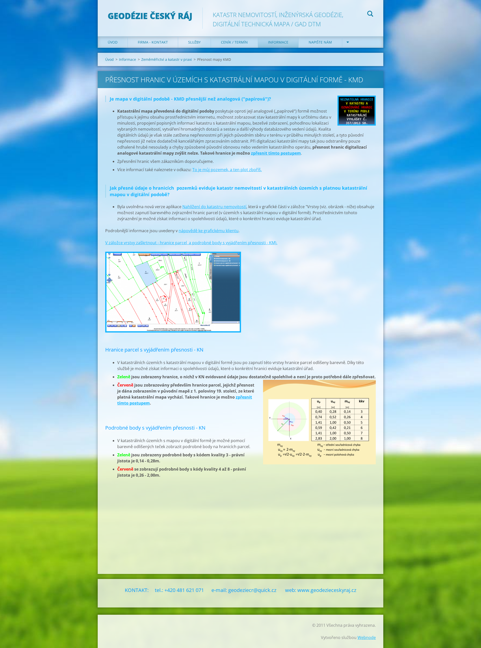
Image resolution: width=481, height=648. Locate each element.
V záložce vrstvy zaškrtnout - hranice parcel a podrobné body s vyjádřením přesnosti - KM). (191, 242)
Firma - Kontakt (153, 42)
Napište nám (320, 42)
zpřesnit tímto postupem (276, 153)
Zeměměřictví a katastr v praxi (166, 59)
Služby (194, 42)
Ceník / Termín (234, 42)
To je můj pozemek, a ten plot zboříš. (227, 169)
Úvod (112, 42)
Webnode (366, 637)
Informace (278, 42)
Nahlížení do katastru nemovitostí (214, 206)
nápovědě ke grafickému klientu (208, 230)
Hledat (370, 14)
